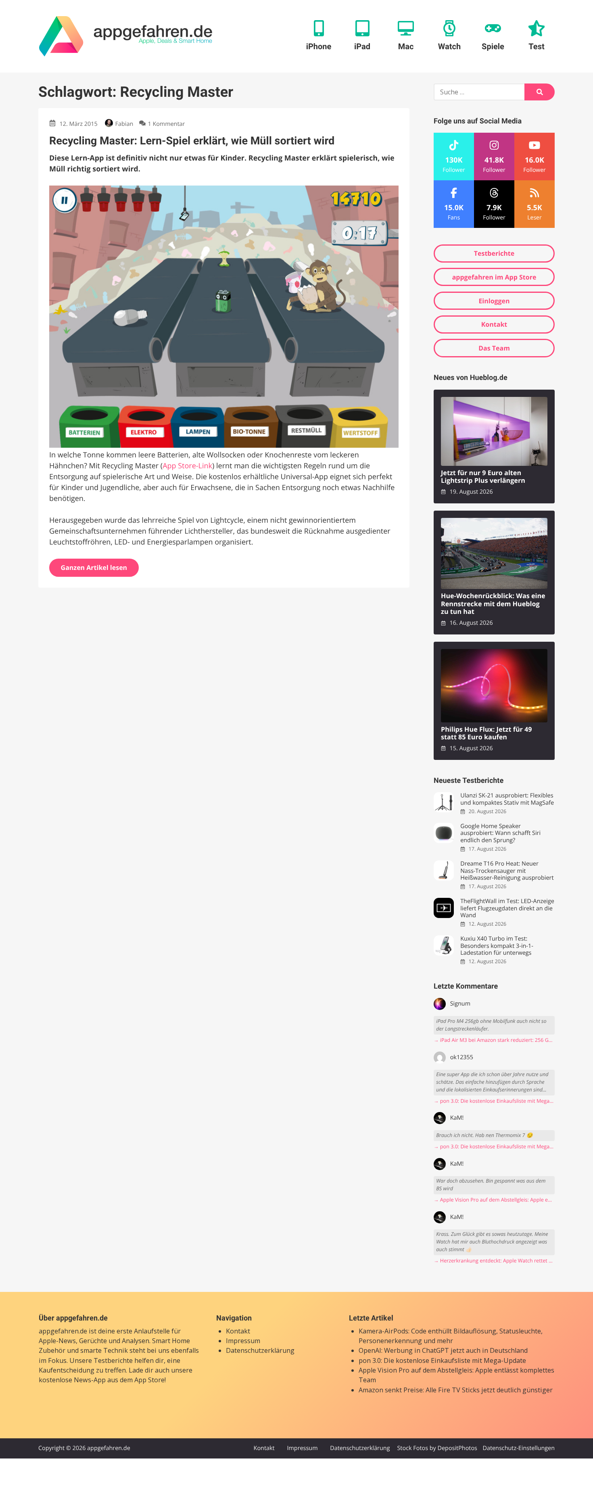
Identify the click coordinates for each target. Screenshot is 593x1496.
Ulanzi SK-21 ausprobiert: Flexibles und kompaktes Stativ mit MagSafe (507, 799)
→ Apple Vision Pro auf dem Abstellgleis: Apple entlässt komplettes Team (494, 1199)
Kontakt (494, 324)
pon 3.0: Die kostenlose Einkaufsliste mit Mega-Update (442, 1360)
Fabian (124, 124)
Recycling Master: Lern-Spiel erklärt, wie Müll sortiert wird (191, 140)
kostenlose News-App (72, 1379)
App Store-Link (187, 466)
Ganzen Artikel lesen (94, 567)
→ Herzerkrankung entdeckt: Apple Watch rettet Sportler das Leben (494, 1260)
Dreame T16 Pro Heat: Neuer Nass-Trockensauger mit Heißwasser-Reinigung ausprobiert (506, 870)
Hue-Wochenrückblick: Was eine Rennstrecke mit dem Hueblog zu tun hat (493, 604)
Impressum (243, 1340)
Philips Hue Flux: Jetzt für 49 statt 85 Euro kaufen (486, 733)
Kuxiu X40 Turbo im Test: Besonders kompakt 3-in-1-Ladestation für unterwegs (496, 945)
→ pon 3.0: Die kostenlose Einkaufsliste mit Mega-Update (494, 1100)
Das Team (494, 348)
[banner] (125, 36)
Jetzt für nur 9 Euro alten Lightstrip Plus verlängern (483, 477)
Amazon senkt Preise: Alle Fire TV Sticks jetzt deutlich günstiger (456, 1389)
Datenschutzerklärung (260, 1350)
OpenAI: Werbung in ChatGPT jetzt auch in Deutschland (443, 1350)
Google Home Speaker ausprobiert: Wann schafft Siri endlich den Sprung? (500, 833)
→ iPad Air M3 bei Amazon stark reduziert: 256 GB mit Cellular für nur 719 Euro (494, 1040)
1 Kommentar (166, 124)
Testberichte (494, 253)
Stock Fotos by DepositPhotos (437, 1448)
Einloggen (493, 300)
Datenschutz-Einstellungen (518, 1448)
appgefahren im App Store (494, 277)
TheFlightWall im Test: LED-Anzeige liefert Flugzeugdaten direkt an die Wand (507, 908)
